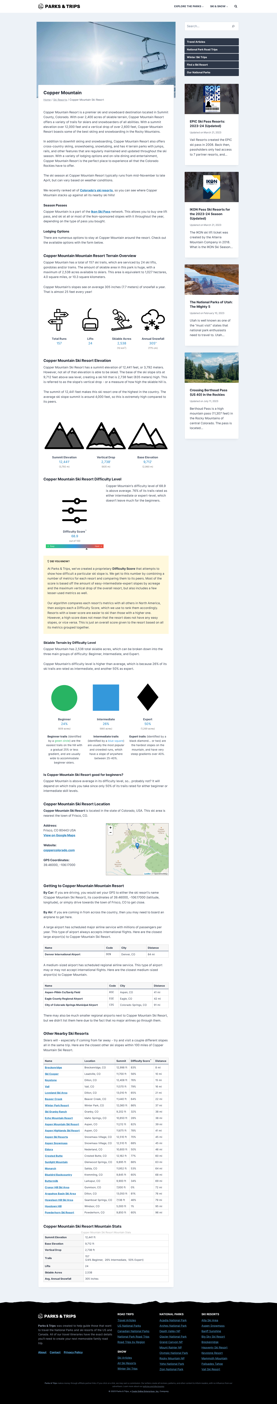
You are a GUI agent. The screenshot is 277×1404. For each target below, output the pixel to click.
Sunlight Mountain (56, 1162)
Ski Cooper (52, 1073)
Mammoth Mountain (214, 1358)
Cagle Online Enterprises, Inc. (145, 1391)
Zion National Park (171, 1369)
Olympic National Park (173, 1353)
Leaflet (147, 873)
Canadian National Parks (133, 1331)
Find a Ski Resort (197, 64)
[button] (137, 846)
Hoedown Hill (53, 1206)
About (42, 1352)
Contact (55, 1352)
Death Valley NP (169, 1331)
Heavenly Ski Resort (214, 1347)
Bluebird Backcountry (58, 1174)
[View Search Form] (236, 6)
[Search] (233, 26)
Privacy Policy (73, 1352)
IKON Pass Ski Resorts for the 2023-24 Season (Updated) (210, 214)
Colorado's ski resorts (96, 190)
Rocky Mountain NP (172, 1358)
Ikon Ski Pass (100, 211)
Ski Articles (125, 1357)
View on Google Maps (59, 835)
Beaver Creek (53, 1099)
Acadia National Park (173, 1320)
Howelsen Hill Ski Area (59, 1200)
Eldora (49, 1149)
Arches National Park (173, 1325)
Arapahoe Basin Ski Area (60, 1193)
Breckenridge (53, 1067)
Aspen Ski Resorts (56, 1136)
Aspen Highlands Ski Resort (62, 1130)
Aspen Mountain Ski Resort (62, 1124)
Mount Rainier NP (170, 1347)
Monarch (50, 1168)
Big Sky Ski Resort (213, 1336)
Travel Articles (196, 41)
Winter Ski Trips (197, 57)
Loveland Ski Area (56, 1092)
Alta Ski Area (209, 1320)
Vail (47, 1086)
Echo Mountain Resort (59, 1118)
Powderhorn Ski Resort (59, 1212)
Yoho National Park (171, 1363)
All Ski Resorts (127, 1363)
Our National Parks (198, 72)
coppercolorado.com (59, 850)
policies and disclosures (153, 1386)
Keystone (51, 1080)
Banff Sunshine (211, 1331)
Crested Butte (54, 1155)
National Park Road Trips (202, 49)
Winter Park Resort (57, 1105)
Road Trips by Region (131, 1342)
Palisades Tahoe (212, 1363)
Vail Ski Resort (210, 1369)
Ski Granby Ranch (56, 1111)
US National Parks (129, 1325)
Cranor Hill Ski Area (57, 1187)
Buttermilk (51, 1181)
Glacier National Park (173, 1336)
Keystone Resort (212, 1353)
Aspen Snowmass (56, 1143)
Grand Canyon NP (171, 1342)
